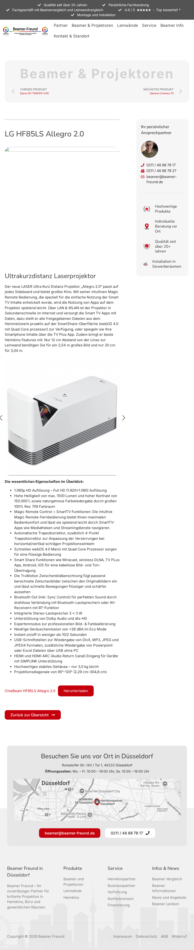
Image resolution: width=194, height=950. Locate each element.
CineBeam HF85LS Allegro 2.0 (30, 691)
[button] (60, 26)
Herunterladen (76, 691)
